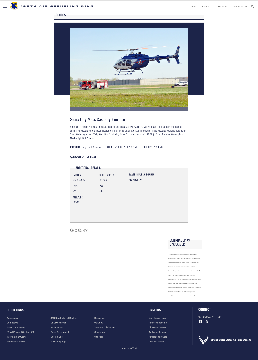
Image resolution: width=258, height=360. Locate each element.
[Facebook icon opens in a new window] (200, 321)
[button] (4, 6)
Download (78, 157)
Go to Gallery (78, 230)
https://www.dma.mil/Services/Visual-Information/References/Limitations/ (145, 206)
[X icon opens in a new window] (207, 321)
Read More (134, 179)
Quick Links (15, 309)
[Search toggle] (252, 6)
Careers (155, 309)
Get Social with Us (209, 317)
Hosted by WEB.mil (129, 348)
